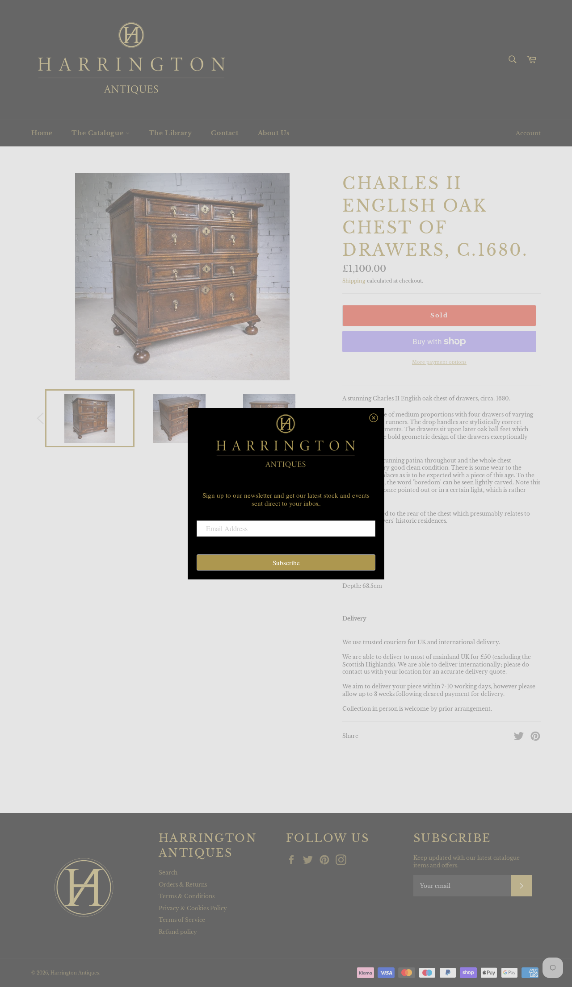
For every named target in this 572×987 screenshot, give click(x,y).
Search (168, 872)
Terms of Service (182, 919)
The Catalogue (98, 133)
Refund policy (178, 932)
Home (41, 133)
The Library (170, 133)
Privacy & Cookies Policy (193, 908)
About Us (274, 133)
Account (528, 133)
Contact (224, 133)
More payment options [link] (439, 362)
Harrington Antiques (74, 973)
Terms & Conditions (186, 896)
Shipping (354, 281)
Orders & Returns (183, 884)
